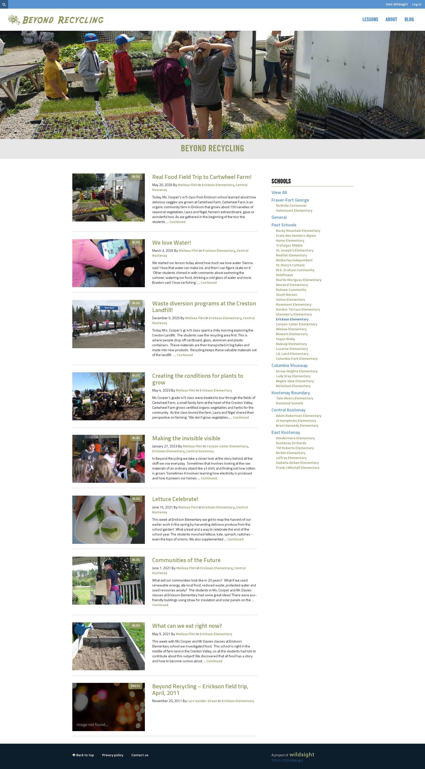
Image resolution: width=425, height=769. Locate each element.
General (279, 217)
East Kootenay (286, 432)
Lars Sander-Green (202, 700)
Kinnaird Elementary (292, 284)
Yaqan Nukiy (285, 338)
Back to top (85, 754)
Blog (409, 19)
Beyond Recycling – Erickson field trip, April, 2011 (200, 689)
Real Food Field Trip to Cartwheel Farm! (201, 176)
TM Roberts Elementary (295, 447)
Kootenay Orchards (291, 442)
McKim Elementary (290, 452)
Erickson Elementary (218, 184)
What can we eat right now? (187, 625)
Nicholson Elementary (293, 385)
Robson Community (291, 289)
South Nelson (286, 294)
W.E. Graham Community (295, 269)
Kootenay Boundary (291, 392)
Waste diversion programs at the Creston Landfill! (204, 306)
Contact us (139, 754)
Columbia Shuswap (290, 365)
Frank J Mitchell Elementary (297, 467)
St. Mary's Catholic (290, 264)
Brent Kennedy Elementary (297, 425)
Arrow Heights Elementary (297, 371)
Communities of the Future (186, 559)
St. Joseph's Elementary (294, 250)
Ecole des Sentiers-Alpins (296, 235)
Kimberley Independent (294, 260)
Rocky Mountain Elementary (298, 230)
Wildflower (284, 274)
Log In (417, 4)
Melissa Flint (187, 184)
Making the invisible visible (186, 438)
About (391, 19)
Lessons (370, 19)
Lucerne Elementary (292, 348)
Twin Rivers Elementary (294, 398)
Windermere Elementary (295, 437)
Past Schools (284, 224)
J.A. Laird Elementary (292, 353)
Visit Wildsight (397, 4)
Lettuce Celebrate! (175, 498)
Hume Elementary (290, 240)
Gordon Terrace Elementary (298, 309)
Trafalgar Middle (289, 245)
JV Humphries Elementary (296, 420)
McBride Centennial (291, 205)
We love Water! (171, 242)
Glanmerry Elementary (294, 314)
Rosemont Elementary (293, 304)
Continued (177, 221)
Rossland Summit (289, 403)
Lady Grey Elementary (293, 375)
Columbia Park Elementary (297, 358)
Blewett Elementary (292, 333)
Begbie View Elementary (295, 380)
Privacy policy (112, 754)
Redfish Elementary (291, 255)
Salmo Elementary (290, 299)
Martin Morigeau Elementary (298, 279)
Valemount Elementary (294, 210)
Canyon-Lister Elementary (228, 446)
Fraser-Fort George (290, 200)
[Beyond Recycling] (56, 19)
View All (279, 192)
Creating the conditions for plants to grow (197, 378)
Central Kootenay (200, 451)
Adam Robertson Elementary (298, 415)
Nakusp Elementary (291, 343)
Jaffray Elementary (291, 457)
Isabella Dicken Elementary (297, 462)
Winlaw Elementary (291, 328)
